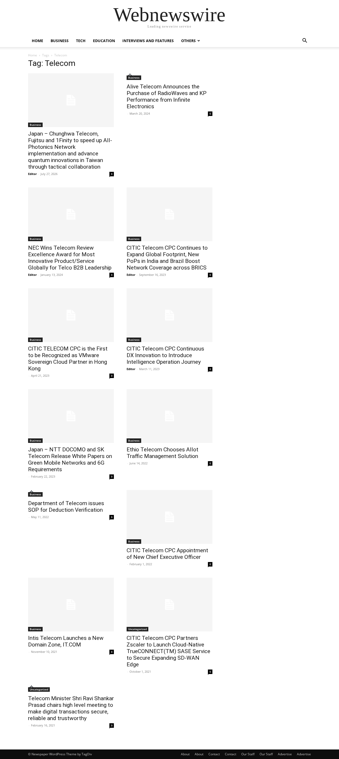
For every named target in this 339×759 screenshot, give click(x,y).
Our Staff (248, 754)
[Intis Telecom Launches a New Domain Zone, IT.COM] (71, 604)
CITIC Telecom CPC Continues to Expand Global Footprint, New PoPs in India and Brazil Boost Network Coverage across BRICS (167, 258)
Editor (32, 174)
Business (60, 40)
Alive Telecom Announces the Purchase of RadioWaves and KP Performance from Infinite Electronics (167, 96)
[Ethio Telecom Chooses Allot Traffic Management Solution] (169, 416)
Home (37, 40)
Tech (81, 40)
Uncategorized (137, 629)
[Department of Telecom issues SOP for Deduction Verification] (71, 493)
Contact (214, 754)
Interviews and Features (148, 40)
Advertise (285, 754)
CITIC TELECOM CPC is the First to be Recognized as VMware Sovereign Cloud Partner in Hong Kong (68, 358)
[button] (304, 41)
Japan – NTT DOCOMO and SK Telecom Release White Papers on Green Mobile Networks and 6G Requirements (70, 459)
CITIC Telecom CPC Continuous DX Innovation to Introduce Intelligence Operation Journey (165, 355)
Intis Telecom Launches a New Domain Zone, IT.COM (66, 641)
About (185, 754)
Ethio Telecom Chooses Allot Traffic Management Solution (162, 452)
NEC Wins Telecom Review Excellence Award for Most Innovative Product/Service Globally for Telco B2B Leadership (69, 258)
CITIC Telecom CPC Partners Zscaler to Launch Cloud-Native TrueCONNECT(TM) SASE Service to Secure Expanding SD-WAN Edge (168, 651)
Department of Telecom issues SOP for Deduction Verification (66, 506)
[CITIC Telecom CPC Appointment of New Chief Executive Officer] (169, 517)
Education (104, 40)
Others (188, 40)
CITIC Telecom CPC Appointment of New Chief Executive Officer (167, 553)
